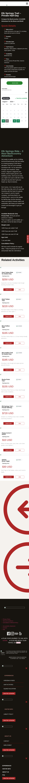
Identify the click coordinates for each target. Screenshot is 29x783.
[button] (19, 396)
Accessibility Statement (9, 626)
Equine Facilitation (10, 688)
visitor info (9, 709)
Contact (5, 628)
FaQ (3, 775)
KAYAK (5, 640)
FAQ (4, 629)
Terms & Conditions (8, 621)
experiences (9, 675)
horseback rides (9, 680)
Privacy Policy (6, 619)
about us (8, 736)
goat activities (8, 684)
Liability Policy (8, 714)
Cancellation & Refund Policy (10, 622)
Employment (8, 745)
